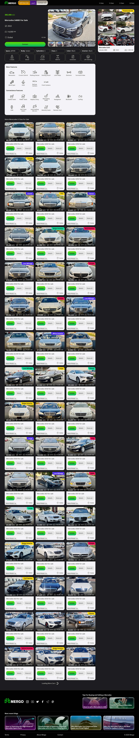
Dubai (10, 37)
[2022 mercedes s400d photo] (71, 25)
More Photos (10, 154)
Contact (41, 3)
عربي (33, 3)
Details (19, 148)
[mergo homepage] (10, 2)
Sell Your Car (24, 3)
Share (27, 148)
